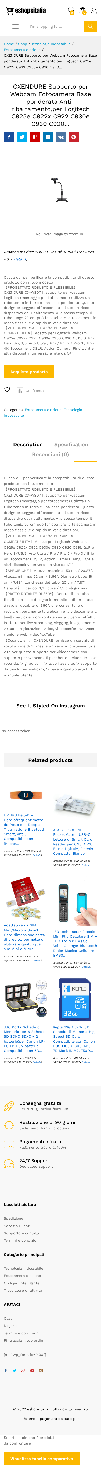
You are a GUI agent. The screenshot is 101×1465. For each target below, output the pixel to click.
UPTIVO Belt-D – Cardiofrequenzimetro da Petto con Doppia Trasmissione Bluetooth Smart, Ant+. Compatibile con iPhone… (24, 829)
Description (28, 444)
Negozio (10, 1326)
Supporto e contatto (22, 1233)
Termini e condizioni (22, 1240)
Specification (71, 444)
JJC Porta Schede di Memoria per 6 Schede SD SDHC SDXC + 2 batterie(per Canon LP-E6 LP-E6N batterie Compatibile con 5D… (24, 1039)
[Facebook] (5, 1371)
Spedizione (13, 1218)
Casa (8, 1318)
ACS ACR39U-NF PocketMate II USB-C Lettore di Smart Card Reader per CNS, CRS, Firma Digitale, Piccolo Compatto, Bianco (73, 841)
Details (36, 855)
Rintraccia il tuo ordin (23, 1340)
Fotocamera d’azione (22, 1275)
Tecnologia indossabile (23, 1268)
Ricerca (90, 26)
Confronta (35, 390)
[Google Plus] (23, 1371)
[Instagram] (41, 1371)
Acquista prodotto (29, 371)
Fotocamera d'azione (43, 410)
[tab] (28, 447)
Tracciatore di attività (23, 1290)
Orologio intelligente (21, 1283)
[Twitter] (14, 1371)
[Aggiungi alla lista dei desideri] (8, 389)
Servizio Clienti (17, 1226)
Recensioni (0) (50, 454)
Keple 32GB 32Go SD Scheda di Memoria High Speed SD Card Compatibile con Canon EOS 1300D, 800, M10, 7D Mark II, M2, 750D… (75, 1039)
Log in (94, 14)
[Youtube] (32, 1371)
